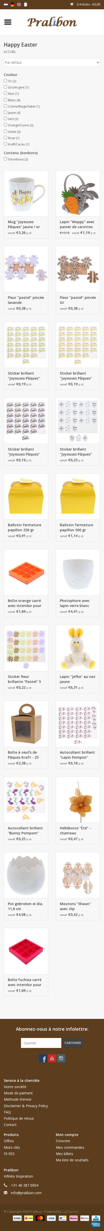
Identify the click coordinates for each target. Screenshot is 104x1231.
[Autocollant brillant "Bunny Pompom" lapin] (26, 799)
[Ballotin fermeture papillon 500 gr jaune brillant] (78, 496)
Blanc (14, 100)
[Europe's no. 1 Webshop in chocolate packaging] (60, 21)
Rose (13, 138)
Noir (13, 94)
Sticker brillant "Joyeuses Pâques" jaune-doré (76, 376)
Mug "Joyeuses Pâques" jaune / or (24, 224)
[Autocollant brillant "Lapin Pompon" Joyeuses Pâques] (78, 724)
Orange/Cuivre (20, 125)
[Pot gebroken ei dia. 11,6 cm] (26, 875)
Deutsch (12, 5)
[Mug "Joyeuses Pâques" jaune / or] (26, 193)
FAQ (7, 1112)
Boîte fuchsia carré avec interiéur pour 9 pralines (24, 982)
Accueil (10, 52)
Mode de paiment (18, 1093)
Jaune (14, 113)
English (19, 5)
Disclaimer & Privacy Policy (26, 1105)
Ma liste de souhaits (72, 1160)
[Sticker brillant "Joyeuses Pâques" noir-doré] (26, 420)
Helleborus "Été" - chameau (75, 830)
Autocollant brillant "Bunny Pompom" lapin (25, 831)
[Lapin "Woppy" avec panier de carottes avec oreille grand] (78, 193)
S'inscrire (63, 1140)
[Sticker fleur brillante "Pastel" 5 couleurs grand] (26, 648)
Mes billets (64, 1153)
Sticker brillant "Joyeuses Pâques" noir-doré (24, 452)
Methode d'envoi (17, 1099)
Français (25, 5)
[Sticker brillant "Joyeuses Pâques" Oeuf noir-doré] (78, 420)
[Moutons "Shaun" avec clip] (78, 875)
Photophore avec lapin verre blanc (75, 603)
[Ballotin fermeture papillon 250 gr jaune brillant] (26, 496)
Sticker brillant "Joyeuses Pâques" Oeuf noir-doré (76, 452)
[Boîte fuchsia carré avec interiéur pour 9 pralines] (26, 951)
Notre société (15, 1086)
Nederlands (6, 5)
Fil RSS (9, 1153)
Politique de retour (19, 1118)
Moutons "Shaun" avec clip (75, 906)
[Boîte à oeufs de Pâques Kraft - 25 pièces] (26, 724)
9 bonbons (18, 159)
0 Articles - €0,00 (88, 4)
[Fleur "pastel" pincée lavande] (26, 269)
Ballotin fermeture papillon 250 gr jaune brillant (24, 527)
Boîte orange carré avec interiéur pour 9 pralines (24, 603)
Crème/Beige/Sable (24, 106)
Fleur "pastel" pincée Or (78, 300)
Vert (13, 119)
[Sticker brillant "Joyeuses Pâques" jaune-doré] (78, 345)
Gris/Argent (18, 87)
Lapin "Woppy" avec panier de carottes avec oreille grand (77, 224)
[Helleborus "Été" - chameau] (78, 799)
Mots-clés (12, 1147)
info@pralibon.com (26, 1192)
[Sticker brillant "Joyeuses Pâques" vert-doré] (26, 345)
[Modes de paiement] (16, 1218)
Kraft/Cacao (18, 144)
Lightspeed (70, 1211)
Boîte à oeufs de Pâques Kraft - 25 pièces (23, 755)
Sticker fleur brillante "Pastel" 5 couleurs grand (24, 679)
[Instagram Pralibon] (61, 1058)
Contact (10, 1124)
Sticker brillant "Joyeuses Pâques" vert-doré (24, 376)
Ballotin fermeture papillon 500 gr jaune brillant (76, 527)
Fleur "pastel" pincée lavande (26, 300)
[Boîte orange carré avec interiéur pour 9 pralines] (26, 572)
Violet (14, 132)
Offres (9, 1140)
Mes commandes (70, 1147)
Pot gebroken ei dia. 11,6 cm (25, 906)
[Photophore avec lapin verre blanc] (78, 572)
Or (12, 81)
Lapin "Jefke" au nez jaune (77, 679)
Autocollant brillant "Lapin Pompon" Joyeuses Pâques (77, 755)
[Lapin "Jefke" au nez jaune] (78, 648)
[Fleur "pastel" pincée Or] (78, 269)
